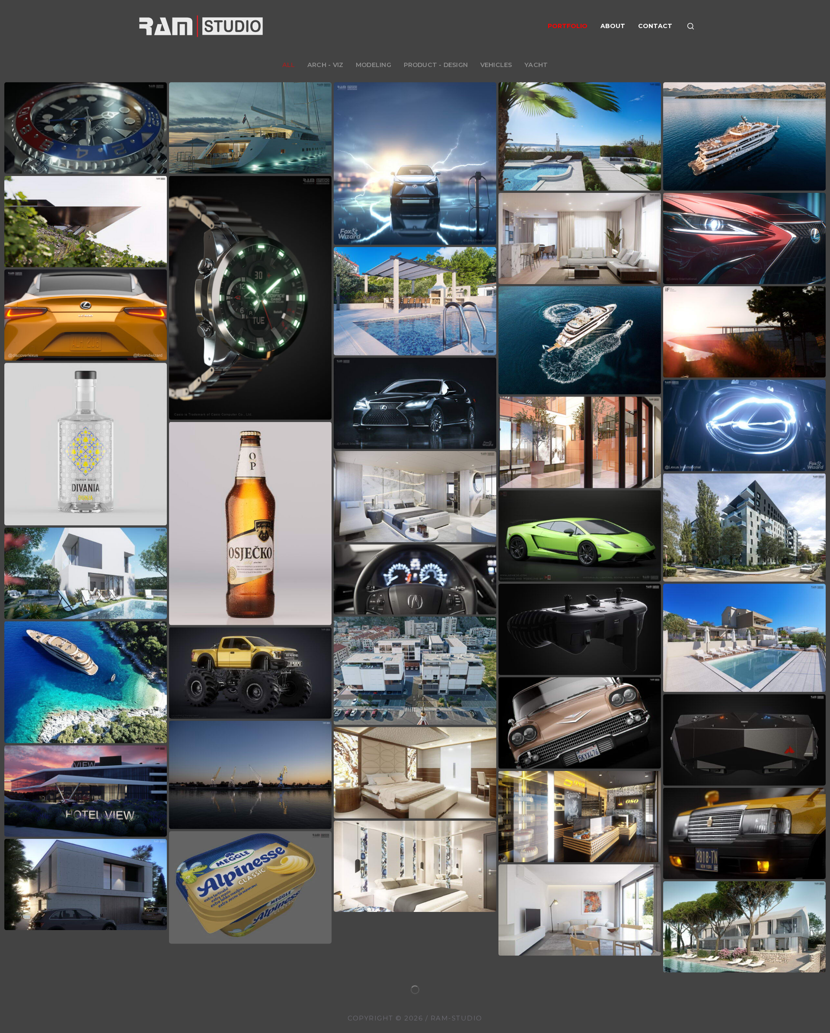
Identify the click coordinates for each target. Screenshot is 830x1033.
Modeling (373, 65)
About (612, 26)
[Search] (690, 26)
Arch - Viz (325, 65)
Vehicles (496, 65)
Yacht (536, 65)
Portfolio (567, 26)
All (288, 65)
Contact (655, 26)
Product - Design (436, 65)
